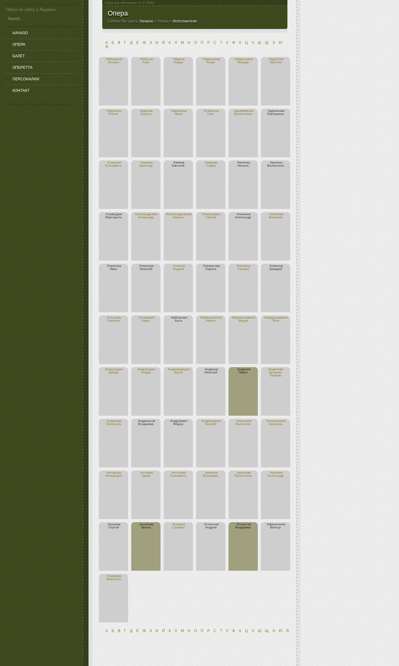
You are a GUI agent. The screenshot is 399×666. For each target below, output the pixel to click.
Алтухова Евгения (114, 319)
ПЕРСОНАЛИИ (25, 79)
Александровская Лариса (179, 215)
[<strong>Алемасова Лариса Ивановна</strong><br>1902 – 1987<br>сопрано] (202, 265)
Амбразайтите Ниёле (211, 319)
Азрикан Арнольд (146, 164)
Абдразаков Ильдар (243, 60)
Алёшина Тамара (244, 267)
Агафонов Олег (211, 112)
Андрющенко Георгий (211, 422)
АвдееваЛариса (146, 112)
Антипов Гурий (146, 474)
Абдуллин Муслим (276, 60)
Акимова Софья (211, 164)
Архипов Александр (275, 474)
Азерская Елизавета (113, 164)
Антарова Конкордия (114, 474)
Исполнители (185, 21)
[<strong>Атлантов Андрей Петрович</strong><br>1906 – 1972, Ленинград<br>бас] (203, 524)
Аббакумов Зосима (114, 60)
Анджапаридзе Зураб (179, 370)
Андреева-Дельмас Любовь (276, 372)
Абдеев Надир (179, 60)
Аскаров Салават (178, 525)
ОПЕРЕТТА (22, 67)
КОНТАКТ (20, 90)
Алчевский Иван (146, 319)
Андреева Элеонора (114, 422)
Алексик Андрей (179, 267)
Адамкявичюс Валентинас (244, 112)
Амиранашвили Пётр (276, 319)
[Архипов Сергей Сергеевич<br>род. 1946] (107, 524)
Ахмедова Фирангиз (114, 577)
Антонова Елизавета (178, 474)
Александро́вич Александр (146, 215)
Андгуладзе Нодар (146, 370)
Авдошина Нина (179, 112)
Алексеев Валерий (276, 215)
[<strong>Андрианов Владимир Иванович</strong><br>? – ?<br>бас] (137, 421)
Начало (146, 21)
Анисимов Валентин (243, 422)
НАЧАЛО (20, 33)
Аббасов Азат (146, 60)
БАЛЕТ (18, 56)
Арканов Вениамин (211, 474)
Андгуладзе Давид (114, 370)
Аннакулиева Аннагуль (276, 422)
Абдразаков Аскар (211, 60)
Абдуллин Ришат (114, 112)
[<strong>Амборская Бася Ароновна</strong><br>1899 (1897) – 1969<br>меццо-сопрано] (170, 317)
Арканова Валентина (243, 474)
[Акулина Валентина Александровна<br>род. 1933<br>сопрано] (269, 162)
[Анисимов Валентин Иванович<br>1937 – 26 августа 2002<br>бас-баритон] (235, 421)
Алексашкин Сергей (211, 215)
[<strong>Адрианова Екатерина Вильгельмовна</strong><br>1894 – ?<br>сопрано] (267, 110)
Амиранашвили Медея (243, 319)
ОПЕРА (18, 44)
